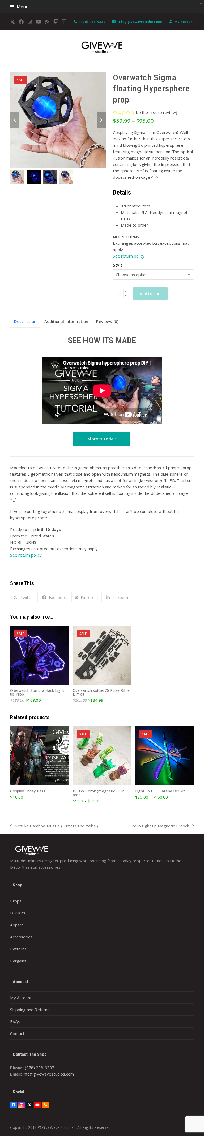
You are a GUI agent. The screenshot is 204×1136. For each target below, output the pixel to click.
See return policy (128, 256)
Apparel (17, 924)
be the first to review (156, 113)
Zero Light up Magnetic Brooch (160, 826)
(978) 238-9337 (93, 22)
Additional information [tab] (66, 321)
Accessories (21, 936)
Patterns (18, 948)
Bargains (18, 960)
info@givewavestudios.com (141, 22)
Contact (17, 1033)
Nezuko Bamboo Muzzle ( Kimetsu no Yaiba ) (54, 826)
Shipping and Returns (29, 1009)
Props (16, 901)
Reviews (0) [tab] (107, 321)
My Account (184, 22)
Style (118, 265)
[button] (19, 7)
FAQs (15, 1021)
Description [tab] (25, 321)
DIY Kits (17, 913)
